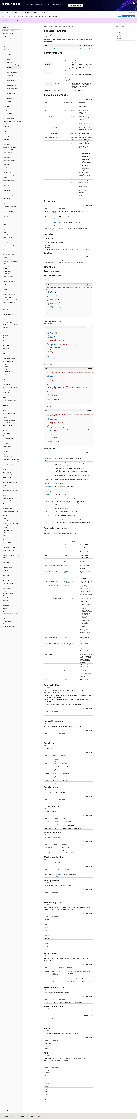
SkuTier (46, 519)
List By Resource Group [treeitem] (12, 80)
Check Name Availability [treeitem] (13, 65)
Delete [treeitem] (8, 70)
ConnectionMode (49, 463)
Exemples (119, 36)
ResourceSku (74, 110)
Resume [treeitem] (9, 96)
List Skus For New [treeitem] (11, 93)
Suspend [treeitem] (9, 98)
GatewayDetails (74, 127)
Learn (45, 26)
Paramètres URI (120, 29)
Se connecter (132, 12)
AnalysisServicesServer (54, 212)
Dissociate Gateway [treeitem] (12, 72)
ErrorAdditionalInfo (55, 759)
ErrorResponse (48, 486)
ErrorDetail (47, 483)
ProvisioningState (49, 501)
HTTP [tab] (46, 279)
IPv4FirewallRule (48, 491)
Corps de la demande (122, 30)
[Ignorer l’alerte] (134, 3)
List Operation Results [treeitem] (12, 85)
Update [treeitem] (9, 101)
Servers (71, 26)
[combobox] (11, 28)
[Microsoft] (3, 12)
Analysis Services (53, 26)
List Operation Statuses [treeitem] (13, 88)
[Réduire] (21, 25)
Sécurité (119, 34)
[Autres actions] (92, 26)
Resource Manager (63, 26)
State (46, 522)
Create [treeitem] (9, 67)
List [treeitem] (8, 78)
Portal (119, 16)
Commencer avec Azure (129, 16)
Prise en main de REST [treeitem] (8, 33)
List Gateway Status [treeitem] (12, 83)
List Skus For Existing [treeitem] (12, 91)
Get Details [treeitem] (10, 75)
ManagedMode (74, 137)
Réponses (119, 32)
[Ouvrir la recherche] (127, 12)
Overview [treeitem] (6, 46)
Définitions (119, 38)
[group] (68, 48)
